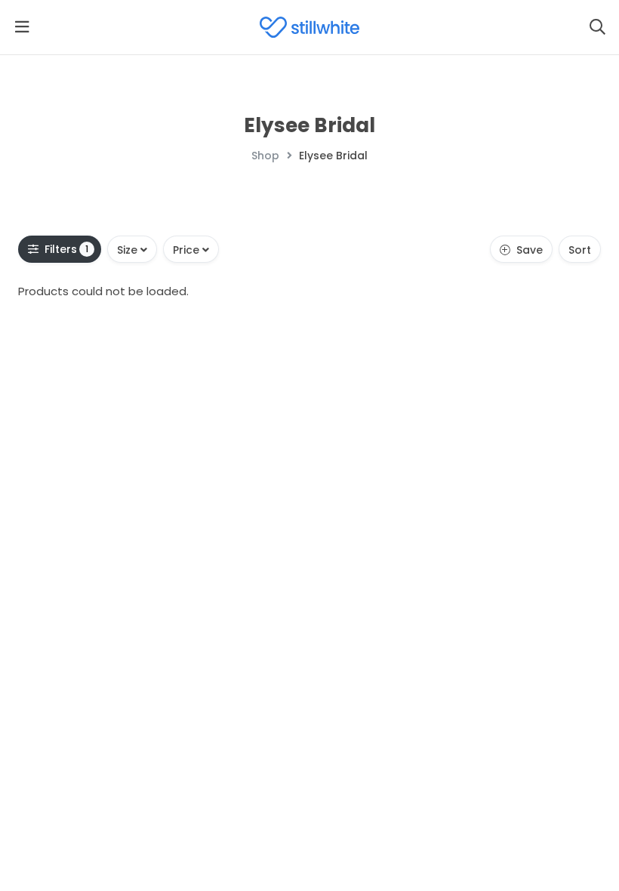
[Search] (597, 27)
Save (529, 249)
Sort (579, 249)
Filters (67, 249)
